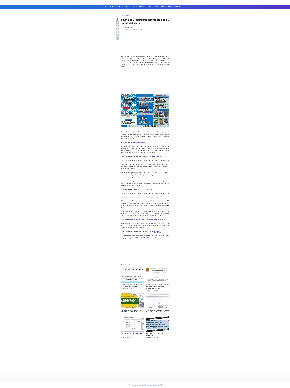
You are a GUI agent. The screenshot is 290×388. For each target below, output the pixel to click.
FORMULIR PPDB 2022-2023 (142, 189)
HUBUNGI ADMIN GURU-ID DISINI (146, 238)
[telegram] (117, 32)
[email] (117, 38)
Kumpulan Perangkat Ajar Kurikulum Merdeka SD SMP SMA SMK (147, 385)
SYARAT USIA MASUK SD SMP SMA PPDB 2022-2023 (147, 219)
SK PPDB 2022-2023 (138, 142)
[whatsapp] (117, 29)
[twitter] (117, 25)
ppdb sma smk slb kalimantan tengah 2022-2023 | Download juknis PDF (132, 285)
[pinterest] (117, 35)
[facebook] (117, 22)
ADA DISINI (157, 156)
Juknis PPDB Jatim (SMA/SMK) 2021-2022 (132, 334)
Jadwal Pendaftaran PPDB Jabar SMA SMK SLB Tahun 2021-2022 (132, 311)
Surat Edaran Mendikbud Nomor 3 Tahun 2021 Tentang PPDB (143, 197)
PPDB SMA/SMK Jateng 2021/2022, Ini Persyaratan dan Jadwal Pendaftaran (157, 311)
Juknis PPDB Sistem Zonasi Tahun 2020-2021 (156, 334)
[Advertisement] (145, 42)
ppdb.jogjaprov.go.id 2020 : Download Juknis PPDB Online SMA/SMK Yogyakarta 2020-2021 (157, 286)
